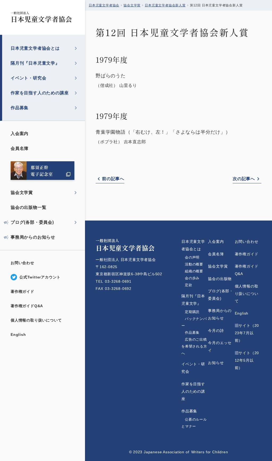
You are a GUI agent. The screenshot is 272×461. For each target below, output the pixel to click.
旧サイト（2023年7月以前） (247, 332)
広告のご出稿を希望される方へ (194, 346)
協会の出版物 (220, 279)
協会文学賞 (22, 192)
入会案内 (19, 133)
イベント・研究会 (28, 78)
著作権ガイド (22, 291)
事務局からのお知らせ (33, 237)
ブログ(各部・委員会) (32, 222)
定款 (194, 285)
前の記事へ (113, 178)
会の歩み (192, 278)
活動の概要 (194, 264)
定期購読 (192, 312)
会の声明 (192, 257)
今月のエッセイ (220, 346)
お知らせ (216, 363)
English (18, 334)
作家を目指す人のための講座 (40, 93)
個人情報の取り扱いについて (36, 320)
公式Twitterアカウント (40, 277)
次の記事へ (244, 178)
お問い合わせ (22, 263)
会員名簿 (19, 148)
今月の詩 (216, 330)
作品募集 (19, 107)
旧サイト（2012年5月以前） (247, 360)
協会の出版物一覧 (28, 207)
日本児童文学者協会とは (35, 48)
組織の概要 (194, 271)
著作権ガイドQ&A (27, 306)
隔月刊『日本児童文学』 (35, 63)
